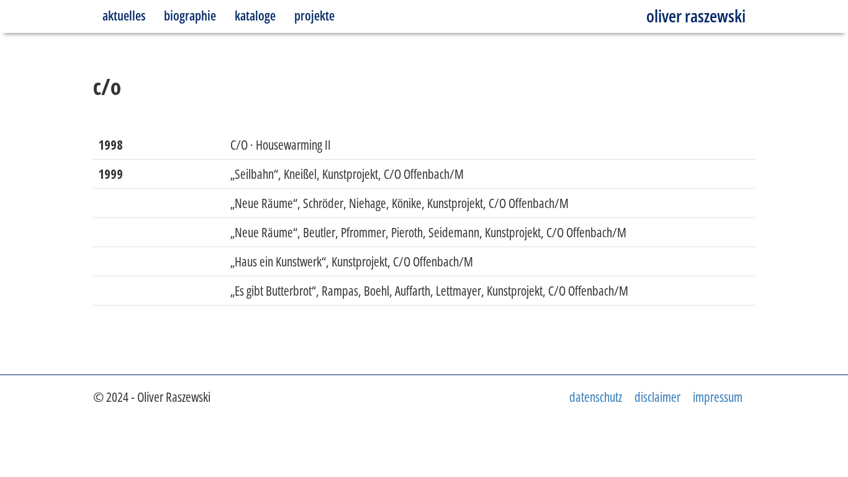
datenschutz (595, 397)
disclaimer (657, 397)
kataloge (255, 15)
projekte (314, 15)
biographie (190, 15)
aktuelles (123, 15)
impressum (717, 397)
